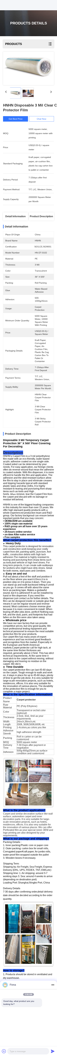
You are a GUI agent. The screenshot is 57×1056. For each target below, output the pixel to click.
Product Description (41, 216)
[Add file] (4, 1051)
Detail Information (15, 216)
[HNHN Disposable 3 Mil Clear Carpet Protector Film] (28, 68)
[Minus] (53, 985)
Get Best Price (15, 119)
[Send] (52, 1051)
